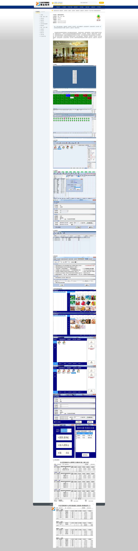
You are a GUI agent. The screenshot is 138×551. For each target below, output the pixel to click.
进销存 (41, 14)
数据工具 (42, 32)
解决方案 (87, 7)
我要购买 (51, 504)
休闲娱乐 (42, 29)
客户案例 (81, 7)
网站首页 (58, 7)
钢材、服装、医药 (43, 16)
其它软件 (42, 30)
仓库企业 (42, 18)
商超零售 (42, 20)
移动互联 (75, 7)
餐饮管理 (42, 25)
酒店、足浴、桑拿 (43, 27)
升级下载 (42, 34)
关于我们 (99, 7)
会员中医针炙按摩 (43, 23)
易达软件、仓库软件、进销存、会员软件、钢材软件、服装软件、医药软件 (74, 10)
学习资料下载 (43, 36)
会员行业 (42, 22)
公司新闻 (64, 7)
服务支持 (93, 7)
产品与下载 (70, 7)
